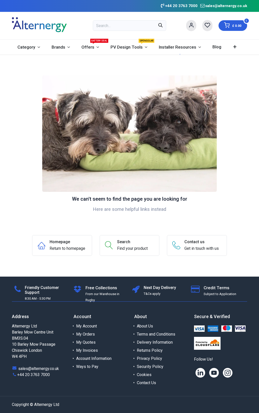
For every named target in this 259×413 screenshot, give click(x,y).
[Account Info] (191, 25)
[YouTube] (214, 372)
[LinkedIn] (200, 372)
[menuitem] (29, 47)
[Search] (160, 25)
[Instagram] (227, 372)
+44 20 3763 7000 (33, 374)
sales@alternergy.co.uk (226, 6)
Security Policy (150, 366)
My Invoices (87, 350)
